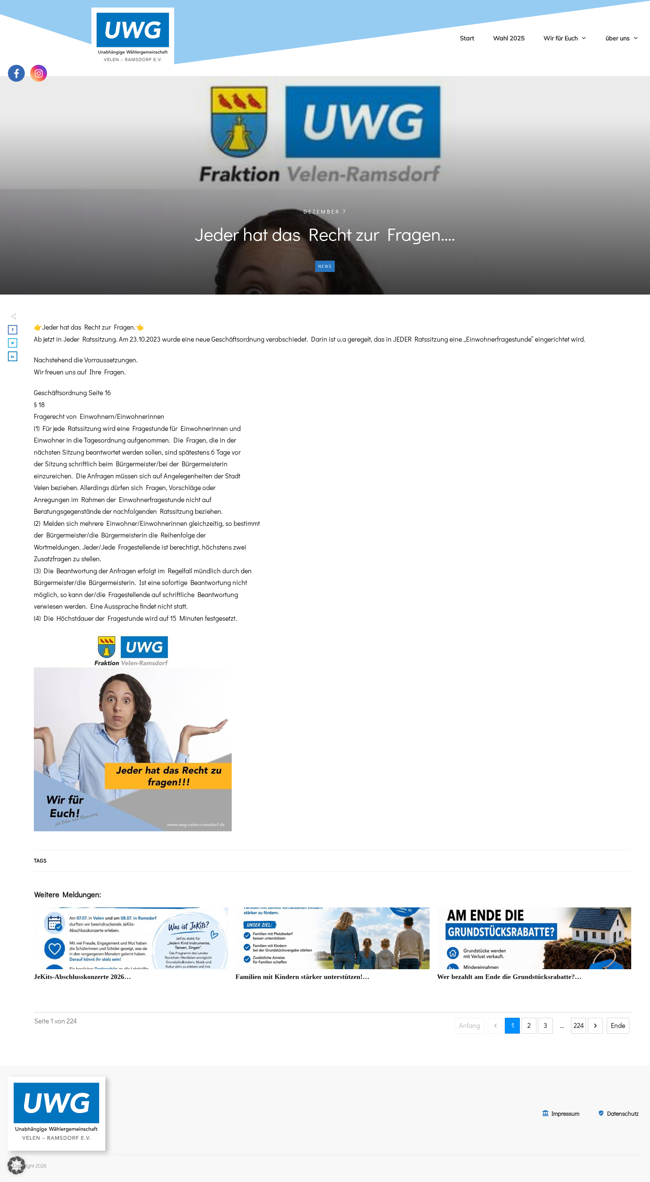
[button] (16, 1165)
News (325, 266)
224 (579, 1025)
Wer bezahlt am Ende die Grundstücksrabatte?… (534, 948)
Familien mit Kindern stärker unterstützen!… (332, 948)
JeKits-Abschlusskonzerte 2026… (131, 948)
